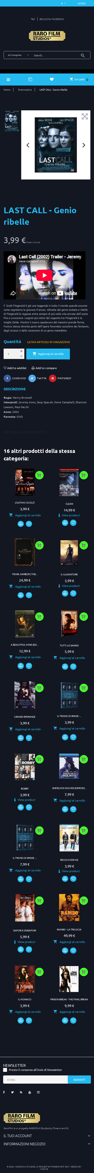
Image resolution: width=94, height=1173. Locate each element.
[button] (82, 3)
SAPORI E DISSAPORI (24, 930)
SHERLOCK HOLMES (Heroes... (69, 788)
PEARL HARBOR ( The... (24, 574)
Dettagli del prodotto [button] (25, 432)
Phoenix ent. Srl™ (61, 1166)
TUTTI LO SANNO (69, 645)
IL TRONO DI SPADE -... (69, 716)
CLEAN (69, 503)
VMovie (44, 1169)
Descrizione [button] (15, 389)
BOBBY (25, 788)
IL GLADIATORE (69, 574)
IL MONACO (24, 999)
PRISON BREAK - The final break (69, 999)
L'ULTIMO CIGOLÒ (25, 502)
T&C (33, 19)
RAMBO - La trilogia (69, 929)
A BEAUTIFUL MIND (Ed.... (25, 644)
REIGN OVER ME (69, 860)
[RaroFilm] (47, 36)
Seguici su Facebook (52, 19)
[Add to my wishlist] (29, 524)
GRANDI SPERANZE (24, 716)
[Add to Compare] (21, 524)
